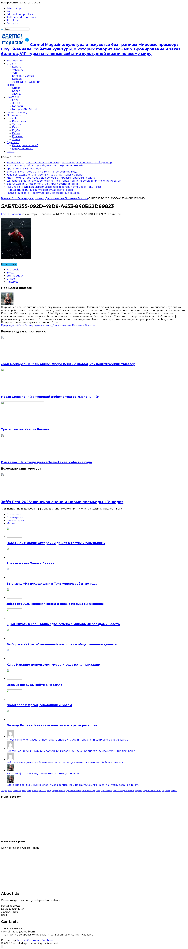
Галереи (17, 106)
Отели (16, 139)
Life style (12, 118)
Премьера (70, 791)
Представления (22, 148)
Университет (26, 791)
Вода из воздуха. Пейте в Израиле (34, 685)
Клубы (16, 130)
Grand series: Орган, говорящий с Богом (39, 705)
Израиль (146, 791)
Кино (15, 127)
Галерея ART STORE (25, 109)
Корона (124, 791)
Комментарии (15, 520)
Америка (18, 69)
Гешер (167, 791)
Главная (6, 198)
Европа (17, 66)
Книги (16, 133)
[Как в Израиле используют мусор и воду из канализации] (14, 658)
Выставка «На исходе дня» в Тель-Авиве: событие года (42, 171)
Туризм (16, 124)
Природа (61, 791)
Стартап (55, 791)
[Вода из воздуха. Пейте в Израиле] (14, 678)
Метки (11, 523)
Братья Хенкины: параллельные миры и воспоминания (42, 183)
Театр (10, 84)
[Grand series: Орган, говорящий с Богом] (14, 698)
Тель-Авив (42, 791)
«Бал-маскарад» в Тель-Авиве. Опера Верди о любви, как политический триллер (59, 162)
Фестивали (14, 115)
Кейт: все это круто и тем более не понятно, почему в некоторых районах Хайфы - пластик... (65, 762)
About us (12, 20)
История (130, 791)
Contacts (12, 23)
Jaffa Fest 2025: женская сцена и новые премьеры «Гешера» (45, 174)
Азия (15, 72)
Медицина (117, 791)
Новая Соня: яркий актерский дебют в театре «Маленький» (45, 165)
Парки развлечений (25, 145)
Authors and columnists (21, 17)
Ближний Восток (23, 75)
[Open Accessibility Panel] (2, 946)
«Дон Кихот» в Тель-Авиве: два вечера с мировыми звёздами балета (51, 177)
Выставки (13, 97)
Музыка (104, 791)
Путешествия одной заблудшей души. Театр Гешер (40, 189)
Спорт (10, 151)
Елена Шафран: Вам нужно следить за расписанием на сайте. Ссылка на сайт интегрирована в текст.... (73, 784)
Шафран (4, 791)
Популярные (15, 517)
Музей (109, 791)
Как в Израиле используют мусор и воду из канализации (53, 664)
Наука (98, 791)
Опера (16, 87)
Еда (163, 791)
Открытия (86, 791)
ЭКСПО (16, 103)
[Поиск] (2, 29)
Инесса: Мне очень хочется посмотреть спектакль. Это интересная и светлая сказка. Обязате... (67, 739)
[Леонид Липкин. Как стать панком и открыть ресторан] (14, 719)
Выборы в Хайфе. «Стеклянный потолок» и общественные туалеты (62, 644)
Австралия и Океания (26, 81)
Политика (77, 791)
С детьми (13, 142)
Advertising (14, 8)
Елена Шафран (11, 214)
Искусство (138, 791)
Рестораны (19, 121)
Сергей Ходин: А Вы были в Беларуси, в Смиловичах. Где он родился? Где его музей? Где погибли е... (71, 751)
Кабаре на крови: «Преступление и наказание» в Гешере (43, 192)
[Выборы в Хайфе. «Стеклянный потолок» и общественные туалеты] (14, 638)
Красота (17, 136)
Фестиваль (17, 791)
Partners (12, 11)
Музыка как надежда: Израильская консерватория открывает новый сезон (55, 186)
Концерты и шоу (17, 112)
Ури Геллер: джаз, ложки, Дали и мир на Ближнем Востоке (50, 198)
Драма (16, 93)
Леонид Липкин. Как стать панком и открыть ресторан (52, 725)
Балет (16, 90)
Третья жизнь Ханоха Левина (25, 168)
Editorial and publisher (21, 14)
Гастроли (174, 791)
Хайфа (10, 791)
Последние (14, 514)
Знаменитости (155, 791)
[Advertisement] (83, 868)
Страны (11, 63)
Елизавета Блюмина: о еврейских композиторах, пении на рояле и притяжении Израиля (64, 180)
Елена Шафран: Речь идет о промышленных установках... (43, 773)
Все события (15, 60)
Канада (17, 78)
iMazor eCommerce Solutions (35, 940)
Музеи (16, 100)
